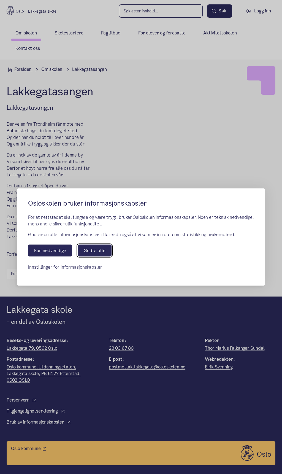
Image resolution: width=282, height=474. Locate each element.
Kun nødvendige (50, 250)
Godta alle (94, 250)
